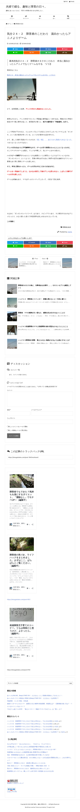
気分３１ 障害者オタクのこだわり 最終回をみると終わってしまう (28, 768)
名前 (9, 410)
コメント (9, 390)
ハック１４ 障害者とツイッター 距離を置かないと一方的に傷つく (42, 299)
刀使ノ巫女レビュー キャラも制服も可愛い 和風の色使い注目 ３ (28, 766)
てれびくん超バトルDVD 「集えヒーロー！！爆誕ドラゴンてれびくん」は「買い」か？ (34, 709)
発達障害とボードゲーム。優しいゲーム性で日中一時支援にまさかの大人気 (30, 771)
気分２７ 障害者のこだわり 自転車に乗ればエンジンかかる (26, 763)
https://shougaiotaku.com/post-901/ (18, 599)
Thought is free (50, 807)
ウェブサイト (11, 418)
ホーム (9, 23)
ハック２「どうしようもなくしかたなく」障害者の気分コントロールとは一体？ (31, 749)
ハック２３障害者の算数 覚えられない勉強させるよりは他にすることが (44, 340)
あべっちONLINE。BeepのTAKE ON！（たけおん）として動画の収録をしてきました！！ (34, 695)
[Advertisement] (40, 196)
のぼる (70, 232)
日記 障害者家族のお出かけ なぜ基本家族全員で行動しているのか (29, 755)
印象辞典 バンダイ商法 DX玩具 (17, 701)
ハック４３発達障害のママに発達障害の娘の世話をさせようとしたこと (43, 326)
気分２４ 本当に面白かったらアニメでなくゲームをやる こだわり (31, 75)
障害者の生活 (19, 23)
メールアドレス (36, 410)
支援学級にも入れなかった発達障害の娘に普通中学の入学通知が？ (27, 752)
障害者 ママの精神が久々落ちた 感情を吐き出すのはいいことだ (41, 313)
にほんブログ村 (12, 791)
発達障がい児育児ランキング (15, 783)
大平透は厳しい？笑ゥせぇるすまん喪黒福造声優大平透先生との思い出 (29, 746)
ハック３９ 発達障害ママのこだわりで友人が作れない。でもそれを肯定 (29, 721)
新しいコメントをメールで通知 (17, 426)
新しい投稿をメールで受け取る (17, 430)
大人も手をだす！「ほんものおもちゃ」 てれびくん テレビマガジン (29, 744)
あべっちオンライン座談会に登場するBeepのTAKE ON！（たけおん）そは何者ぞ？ (33, 698)
